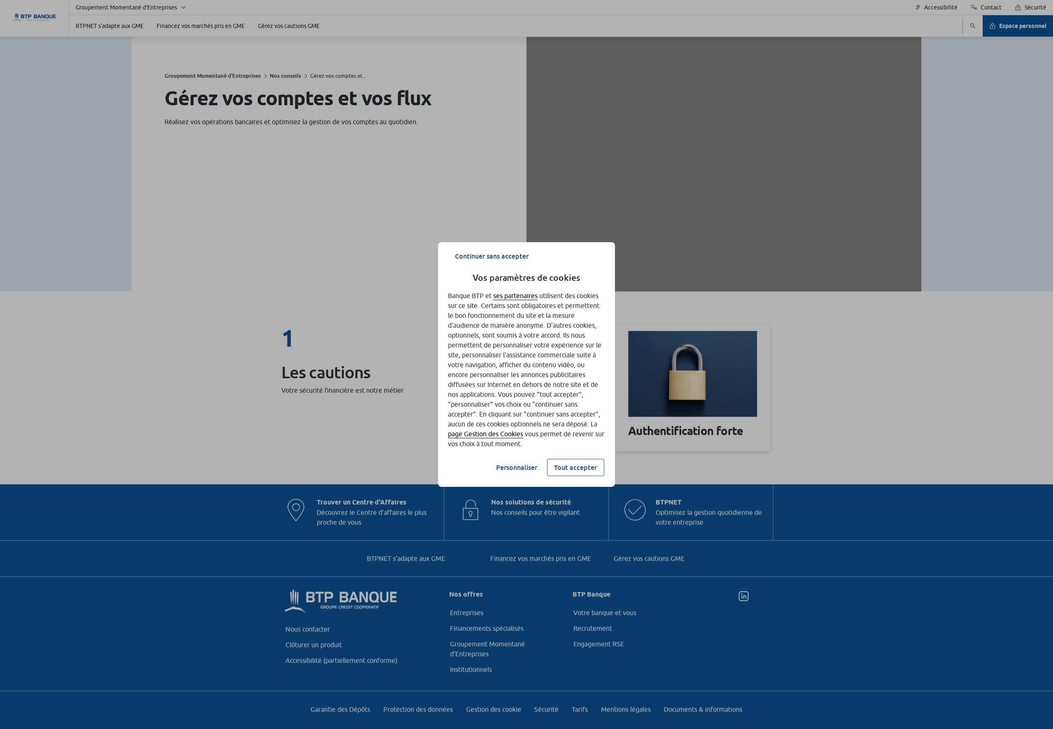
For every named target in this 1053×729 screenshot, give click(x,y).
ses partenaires (515, 295)
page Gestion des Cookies (485, 433)
